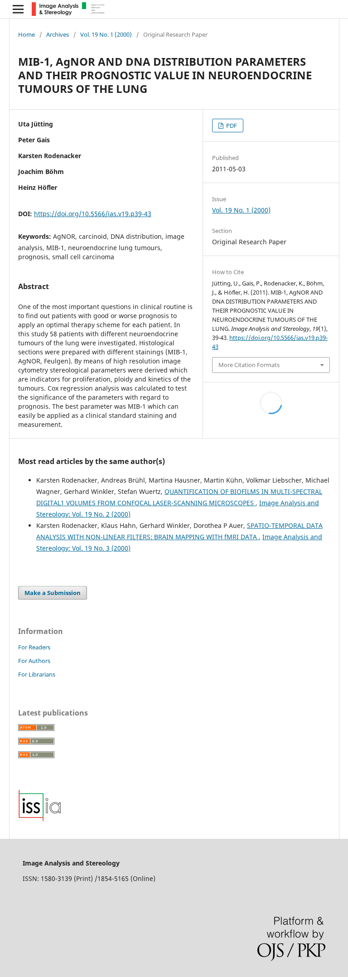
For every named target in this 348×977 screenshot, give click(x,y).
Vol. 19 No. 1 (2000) (106, 34)
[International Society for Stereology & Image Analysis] (40, 819)
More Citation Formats (249, 365)
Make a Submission (52, 593)
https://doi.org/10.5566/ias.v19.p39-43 (92, 213)
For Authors (34, 661)
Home (26, 34)
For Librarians (36, 674)
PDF (231, 125)
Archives (57, 34)
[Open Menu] (18, 9)
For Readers (34, 647)
